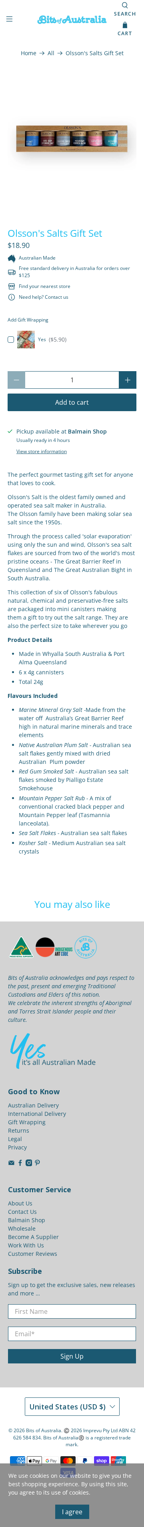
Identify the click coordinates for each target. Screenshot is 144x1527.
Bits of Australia (43, 1430)
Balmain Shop (26, 1220)
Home (28, 53)
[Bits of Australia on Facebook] (20, 1164)
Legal (15, 1139)
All (51, 53)
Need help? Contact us (43, 297)
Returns (18, 1130)
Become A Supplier (33, 1237)
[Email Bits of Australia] (11, 1164)
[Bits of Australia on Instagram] (29, 1164)
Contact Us (22, 1211)
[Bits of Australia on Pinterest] (37, 1164)
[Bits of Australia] (72, 20)
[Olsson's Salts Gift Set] (72, 139)
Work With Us (26, 1245)
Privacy (17, 1147)
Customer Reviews (32, 1253)
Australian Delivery (33, 1105)
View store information (41, 451)
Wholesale (22, 1228)
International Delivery (37, 1113)
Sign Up (72, 1356)
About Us (20, 1203)
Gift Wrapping (27, 1122)
